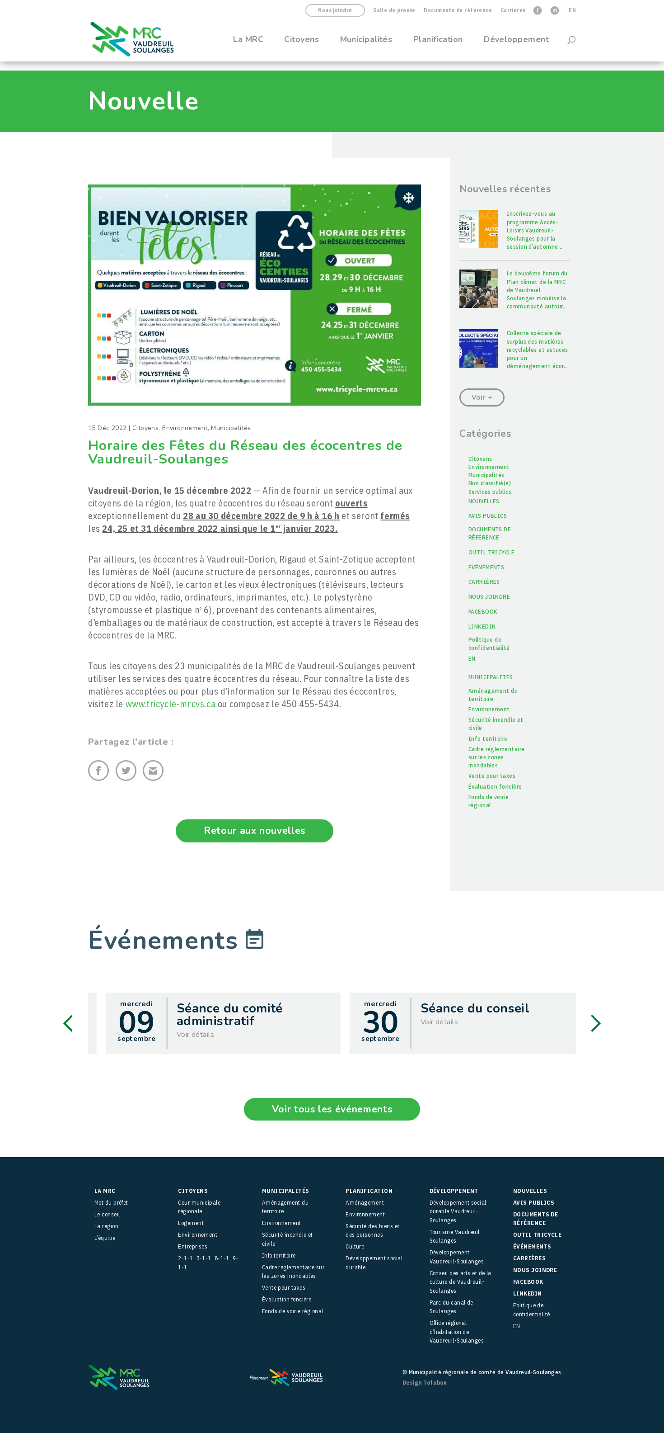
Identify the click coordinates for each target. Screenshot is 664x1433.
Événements (486, 567)
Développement (516, 40)
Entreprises (192, 1246)
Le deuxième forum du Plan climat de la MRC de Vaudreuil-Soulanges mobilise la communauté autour (537, 290)
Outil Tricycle (491, 552)
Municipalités (366, 40)
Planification (438, 40)
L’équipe (105, 1238)
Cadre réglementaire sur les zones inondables (496, 757)
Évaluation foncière (495, 786)
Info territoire (488, 739)
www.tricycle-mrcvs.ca (171, 704)
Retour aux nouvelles (254, 830)
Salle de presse (394, 11)
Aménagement (365, 1202)
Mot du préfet (111, 1202)
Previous (67, 1023)
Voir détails (182, 1035)
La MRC (248, 40)
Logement (191, 1223)
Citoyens (301, 40)
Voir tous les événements (332, 1109)
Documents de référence (458, 11)
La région (106, 1226)
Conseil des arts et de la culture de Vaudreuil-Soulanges (460, 1282)
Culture (355, 1246)
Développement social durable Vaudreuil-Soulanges (458, 1211)
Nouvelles (484, 501)
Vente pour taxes (491, 776)
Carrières (513, 11)
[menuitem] (572, 12)
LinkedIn (482, 626)
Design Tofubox (424, 1382)
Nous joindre (335, 10)
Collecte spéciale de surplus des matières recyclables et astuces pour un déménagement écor (537, 349)
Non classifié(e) (489, 483)
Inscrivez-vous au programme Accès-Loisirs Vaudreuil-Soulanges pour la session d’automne (534, 230)
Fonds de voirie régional (488, 801)
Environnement (184, 428)
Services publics (489, 492)
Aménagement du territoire (493, 695)
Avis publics (487, 516)
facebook (483, 611)
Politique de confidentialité (489, 644)
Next (596, 1023)
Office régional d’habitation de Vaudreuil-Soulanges (457, 1331)
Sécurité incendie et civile (496, 724)
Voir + (482, 397)
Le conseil (107, 1214)
